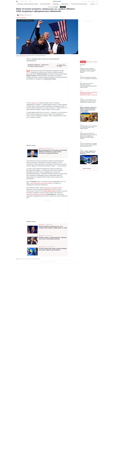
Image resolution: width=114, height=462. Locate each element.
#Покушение (29, 258)
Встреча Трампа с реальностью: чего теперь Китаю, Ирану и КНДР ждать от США (53, 227)
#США (20, 258)
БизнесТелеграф (65, 4)
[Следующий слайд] (98, 4)
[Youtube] (89, 1)
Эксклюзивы (56, 4)
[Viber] (85, 1)
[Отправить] (30, 1)
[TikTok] (94, 1)
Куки (56, 6)
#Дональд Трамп (36, 258)
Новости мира (41, 148)
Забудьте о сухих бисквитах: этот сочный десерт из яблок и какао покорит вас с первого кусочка (88, 101)
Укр (97, 1)
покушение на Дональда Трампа (53, 187)
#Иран (23, 258)
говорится (34, 102)
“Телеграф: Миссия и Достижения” (79, 4)
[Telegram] (87, 1)
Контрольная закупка (45, 4)
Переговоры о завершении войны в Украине (27, 4)
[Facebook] (83, 1)
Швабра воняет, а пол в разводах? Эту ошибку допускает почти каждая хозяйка (88, 127)
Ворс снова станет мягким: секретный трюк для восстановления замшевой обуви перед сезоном (88, 85)
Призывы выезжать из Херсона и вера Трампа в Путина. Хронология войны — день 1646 (89, 93)
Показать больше (87, 168)
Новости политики (42, 246)
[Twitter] (90, 1)
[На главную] (57, 1)
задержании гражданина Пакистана (36, 194)
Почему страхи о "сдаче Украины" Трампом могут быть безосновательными (53, 238)
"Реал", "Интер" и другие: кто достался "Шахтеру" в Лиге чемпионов (88, 152)
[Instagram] (92, 1)
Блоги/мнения (41, 235)
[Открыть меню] (17, 1)
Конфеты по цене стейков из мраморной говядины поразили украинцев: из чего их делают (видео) (88, 70)
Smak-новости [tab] (90, 61)
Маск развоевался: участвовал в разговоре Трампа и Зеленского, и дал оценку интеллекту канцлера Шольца (53, 152)
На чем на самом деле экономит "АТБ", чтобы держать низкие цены (88, 78)
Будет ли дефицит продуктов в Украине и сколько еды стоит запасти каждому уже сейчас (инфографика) (88, 109)
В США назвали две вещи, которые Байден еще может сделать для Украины (53, 249)
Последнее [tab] (83, 61)
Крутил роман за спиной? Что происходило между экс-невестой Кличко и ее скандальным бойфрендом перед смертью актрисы (88, 136)
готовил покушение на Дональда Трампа (41, 183)
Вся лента (82, 64)
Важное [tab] (95, 61)
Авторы (93, 4)
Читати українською (21, 17)
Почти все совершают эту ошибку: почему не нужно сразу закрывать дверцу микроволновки (88, 145)
